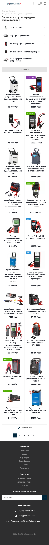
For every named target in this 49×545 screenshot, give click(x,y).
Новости (24, 454)
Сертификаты (24, 461)
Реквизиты (24, 468)
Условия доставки (24, 482)
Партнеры (24, 458)
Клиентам (24, 474)
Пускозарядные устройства (22, 44)
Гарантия (24, 485)
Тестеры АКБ (16, 28)
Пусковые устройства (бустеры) (25, 52)
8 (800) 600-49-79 (25, 511)
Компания (24, 446)
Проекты (24, 465)
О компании (24, 450)
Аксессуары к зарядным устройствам (21, 60)
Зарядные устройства (20, 36)
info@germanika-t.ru (27, 516)
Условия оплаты (24, 478)
